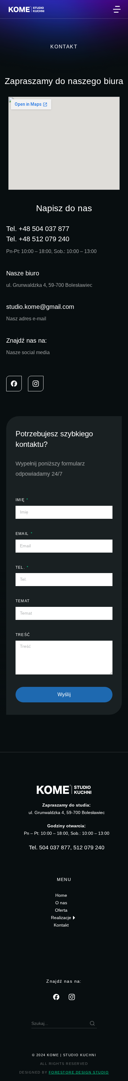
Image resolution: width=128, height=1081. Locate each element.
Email (23, 534)
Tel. (21, 567)
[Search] (92, 1023)
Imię (21, 500)
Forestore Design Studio (79, 1072)
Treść (23, 635)
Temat (23, 601)
